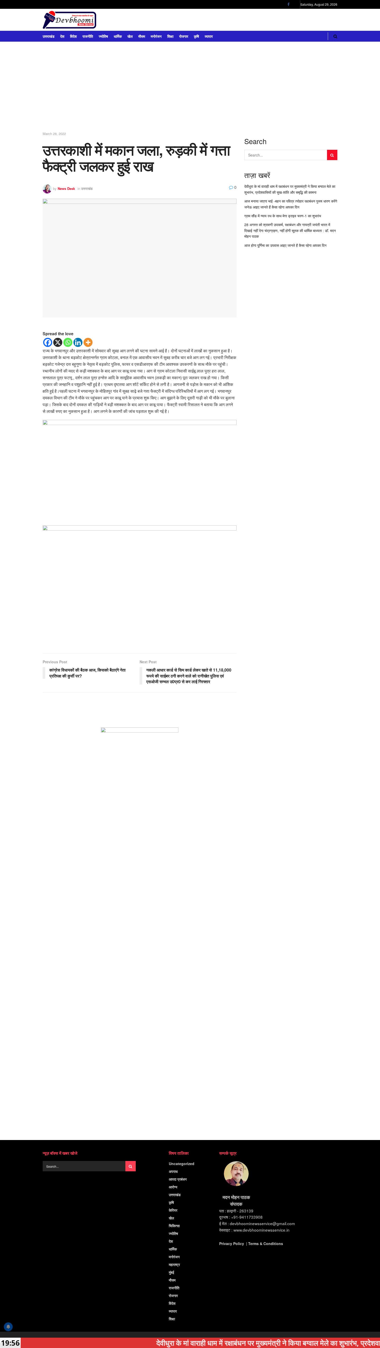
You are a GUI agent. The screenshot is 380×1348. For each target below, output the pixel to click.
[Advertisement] (190, 88)
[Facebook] (47, 342)
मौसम (141, 36)
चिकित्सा (174, 1225)
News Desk (66, 188)
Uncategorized (181, 1163)
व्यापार (209, 36)
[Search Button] (335, 36)
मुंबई (171, 1272)
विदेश (73, 36)
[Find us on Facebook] (288, 4)
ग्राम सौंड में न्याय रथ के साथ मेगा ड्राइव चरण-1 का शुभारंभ (282, 215)
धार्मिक (118, 36)
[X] (57, 342)
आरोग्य (173, 1186)
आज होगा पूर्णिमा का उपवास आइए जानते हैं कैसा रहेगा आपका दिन (285, 245)
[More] (88, 342)
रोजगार (183, 36)
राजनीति (87, 36)
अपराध (173, 1171)
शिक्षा (170, 36)
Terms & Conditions (265, 1243)
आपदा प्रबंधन (178, 1179)
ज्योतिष (103, 36)
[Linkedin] (77, 342)
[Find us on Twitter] (295, 4)
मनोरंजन (156, 36)
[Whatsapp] (67, 342)
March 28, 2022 (54, 133)
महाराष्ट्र (174, 1264)
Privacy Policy (231, 1243)
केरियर (173, 1210)
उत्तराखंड (49, 36)
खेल (130, 36)
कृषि (196, 36)
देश (62, 36)
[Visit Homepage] (69, 20)
